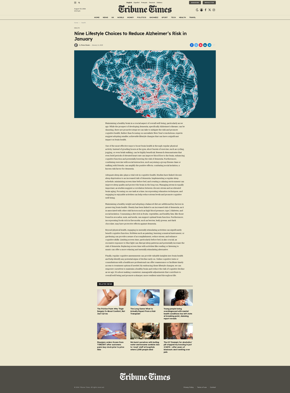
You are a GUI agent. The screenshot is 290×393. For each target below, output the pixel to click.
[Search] (79, 2)
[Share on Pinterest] (201, 45)
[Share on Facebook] (192, 45)
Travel (192, 17)
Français (144, 2)
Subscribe (195, 2)
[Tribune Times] (145, 9)
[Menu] (75, 2)
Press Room (85, 45)
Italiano (159, 2)
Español (136, 2)
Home (96, 17)
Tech (173, 17)
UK (112, 17)
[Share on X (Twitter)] (196, 45)
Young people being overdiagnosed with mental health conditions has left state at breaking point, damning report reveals (178, 314)
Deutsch (152, 2)
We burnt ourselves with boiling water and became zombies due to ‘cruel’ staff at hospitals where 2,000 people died (144, 346)
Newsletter (209, 2)
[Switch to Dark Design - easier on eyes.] (197, 9)
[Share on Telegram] (209, 45)
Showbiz (154, 17)
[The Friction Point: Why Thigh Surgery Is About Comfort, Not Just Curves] (111, 297)
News (105, 17)
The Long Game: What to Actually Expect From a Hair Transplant (143, 311)
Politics (141, 17)
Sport (165, 17)
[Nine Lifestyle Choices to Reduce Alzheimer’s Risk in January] (145, 84)
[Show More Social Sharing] (214, 45)
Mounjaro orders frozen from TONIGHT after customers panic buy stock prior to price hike (110, 346)
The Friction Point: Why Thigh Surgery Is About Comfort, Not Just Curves (111, 311)
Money (130, 17)
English (129, 2)
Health (182, 17)
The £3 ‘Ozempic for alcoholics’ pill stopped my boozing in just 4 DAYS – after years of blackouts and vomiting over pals (178, 347)
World (120, 17)
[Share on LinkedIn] (205, 45)
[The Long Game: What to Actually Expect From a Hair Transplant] (145, 297)
